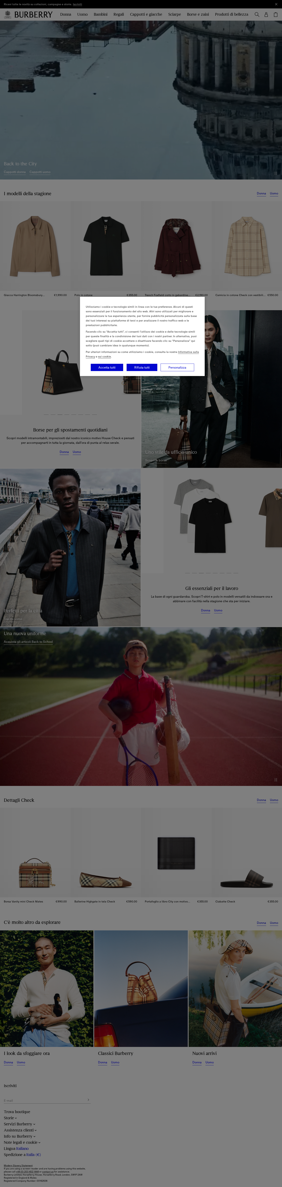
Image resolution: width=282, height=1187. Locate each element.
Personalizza (177, 367)
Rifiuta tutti (142, 367)
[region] (142, 336)
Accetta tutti (106, 367)
